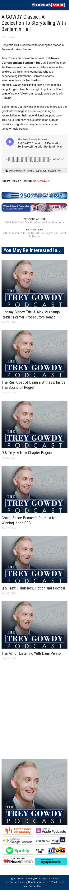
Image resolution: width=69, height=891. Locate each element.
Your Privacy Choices (34, 886)
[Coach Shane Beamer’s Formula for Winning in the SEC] (34, 489)
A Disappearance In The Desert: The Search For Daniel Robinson (34, 234)
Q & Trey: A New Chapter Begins (27, 452)
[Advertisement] (34, 712)
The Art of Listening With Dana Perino (31, 653)
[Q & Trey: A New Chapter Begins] (34, 424)
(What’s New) (57, 882)
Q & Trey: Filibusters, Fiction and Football (34, 588)
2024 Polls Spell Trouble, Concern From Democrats (34, 222)
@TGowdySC (41, 181)
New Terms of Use (37, 882)
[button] (14, 5)
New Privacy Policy (14, 882)
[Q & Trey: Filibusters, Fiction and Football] (34, 559)
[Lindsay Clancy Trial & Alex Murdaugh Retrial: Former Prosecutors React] (34, 283)
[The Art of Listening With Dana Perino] (34, 625)
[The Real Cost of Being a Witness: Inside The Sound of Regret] (34, 354)
